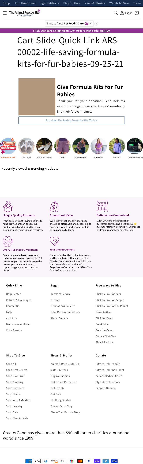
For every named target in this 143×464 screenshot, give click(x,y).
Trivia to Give (103, 312)
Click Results (14, 330)
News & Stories (94, 3)
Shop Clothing (14, 382)
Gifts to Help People (108, 364)
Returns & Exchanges (18, 300)
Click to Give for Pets (108, 294)
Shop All (11, 364)
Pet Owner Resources (64, 382)
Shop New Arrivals (17, 418)
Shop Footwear (15, 388)
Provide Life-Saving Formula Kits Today (71, 120)
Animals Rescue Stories (65, 364)
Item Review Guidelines (65, 312)
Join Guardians (24, 3)
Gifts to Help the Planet (110, 369)
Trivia (137, 3)
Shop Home (13, 394)
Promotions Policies (63, 306)
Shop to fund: (65, 23)
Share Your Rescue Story (65, 412)
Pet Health (57, 388)
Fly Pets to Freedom (108, 382)
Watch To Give (119, 3)
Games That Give (106, 336)
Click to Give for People (110, 300)
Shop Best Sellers (16, 369)
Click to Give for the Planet (112, 306)
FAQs (9, 312)
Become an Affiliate (18, 324)
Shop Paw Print (15, 376)
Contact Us (12, 306)
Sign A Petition (105, 342)
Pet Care (56, 394)
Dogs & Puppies (60, 376)
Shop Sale (12, 412)
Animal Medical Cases (109, 376)
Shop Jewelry (14, 406)
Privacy (55, 300)
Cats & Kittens (59, 369)
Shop (6, 3)
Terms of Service (61, 294)
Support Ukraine (106, 388)
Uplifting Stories (61, 400)
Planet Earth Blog (61, 406)
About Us (11, 318)
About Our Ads (59, 318)
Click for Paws (104, 318)
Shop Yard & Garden (18, 400)
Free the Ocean (105, 330)
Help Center (13, 294)
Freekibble (102, 324)
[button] (5, 13)
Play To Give (71, 3)
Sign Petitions (49, 3)
